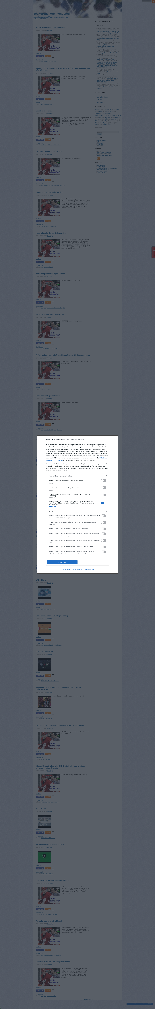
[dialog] (77, 504)
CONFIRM (62, 562)
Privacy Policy (89, 569)
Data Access (77, 569)
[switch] (103, 480)
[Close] (114, 440)
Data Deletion (65, 569)
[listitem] (77, 476)
